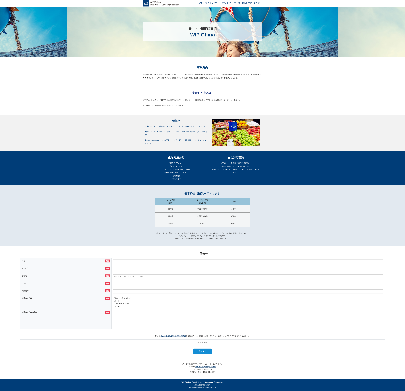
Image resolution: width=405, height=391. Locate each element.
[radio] (248, 298)
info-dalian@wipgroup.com (205, 367)
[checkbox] (248, 302)
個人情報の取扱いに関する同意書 (173, 336)
